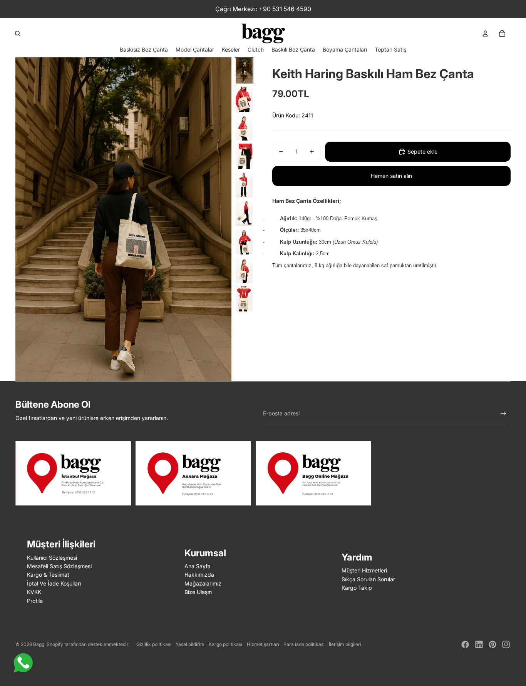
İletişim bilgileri (345, 644)
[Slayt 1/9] (244, 71)
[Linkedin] (479, 644)
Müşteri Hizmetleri (364, 570)
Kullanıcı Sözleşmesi (52, 557)
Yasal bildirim (190, 644)
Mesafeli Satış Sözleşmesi (59, 566)
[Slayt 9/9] (244, 298)
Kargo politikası (225, 644)
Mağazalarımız (202, 583)
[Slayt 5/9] (244, 184)
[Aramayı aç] (17, 33)
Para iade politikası (304, 644)
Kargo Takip (357, 587)
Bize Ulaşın (198, 592)
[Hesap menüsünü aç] (485, 33)
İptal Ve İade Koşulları (54, 583)
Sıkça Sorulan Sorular (368, 579)
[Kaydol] (503, 414)
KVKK (34, 592)
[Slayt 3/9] (244, 128)
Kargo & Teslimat (48, 574)
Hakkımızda (199, 574)
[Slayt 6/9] (244, 213)
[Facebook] (465, 644)
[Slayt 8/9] (244, 270)
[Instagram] (506, 644)
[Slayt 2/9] (244, 99)
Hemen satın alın (391, 175)
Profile (35, 600)
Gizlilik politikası (153, 644)
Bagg (38, 644)
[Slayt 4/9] (244, 156)
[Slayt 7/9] (244, 241)
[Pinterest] (492, 644)
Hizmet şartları (263, 644)
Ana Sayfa (197, 566)
